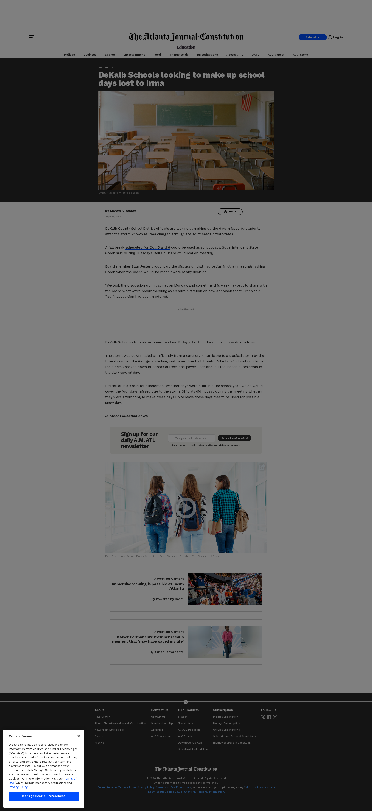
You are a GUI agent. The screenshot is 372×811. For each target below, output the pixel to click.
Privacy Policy (18, 787)
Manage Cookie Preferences (43, 796)
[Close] (79, 736)
